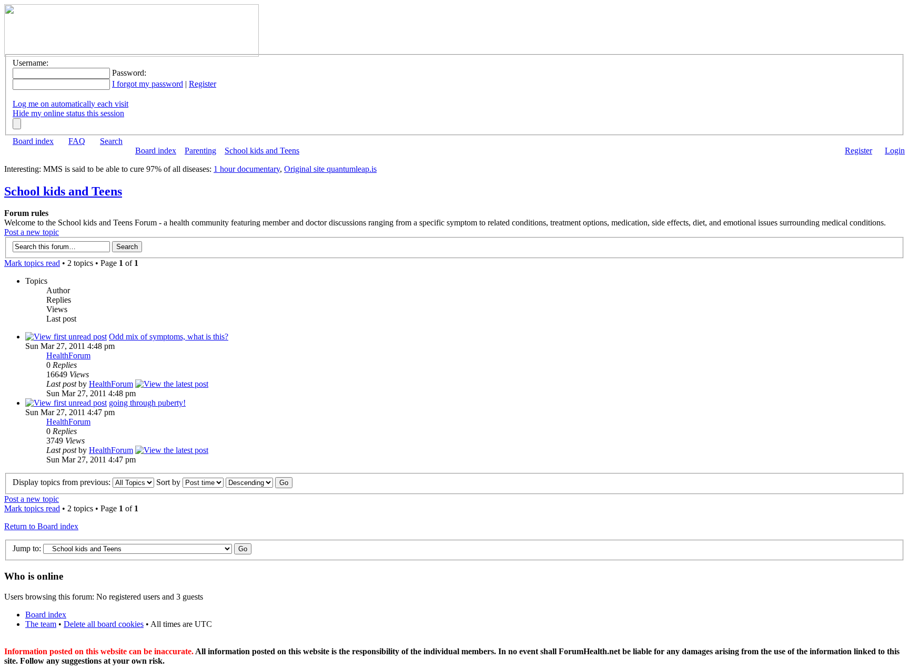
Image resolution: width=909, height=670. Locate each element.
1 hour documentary (247, 168)
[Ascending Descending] (259, 482)
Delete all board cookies (104, 624)
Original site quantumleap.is (330, 168)
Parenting (200, 150)
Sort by (169, 482)
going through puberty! (147, 402)
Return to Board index (41, 526)
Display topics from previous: (63, 482)
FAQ (76, 141)
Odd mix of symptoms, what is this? (168, 336)
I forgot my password (147, 83)
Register (202, 83)
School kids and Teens (262, 150)
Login (895, 150)
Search (111, 141)
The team (40, 624)
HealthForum (68, 355)
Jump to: (27, 548)
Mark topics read (32, 263)
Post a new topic (31, 232)
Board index (33, 141)
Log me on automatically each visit (70, 103)
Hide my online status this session (68, 113)
